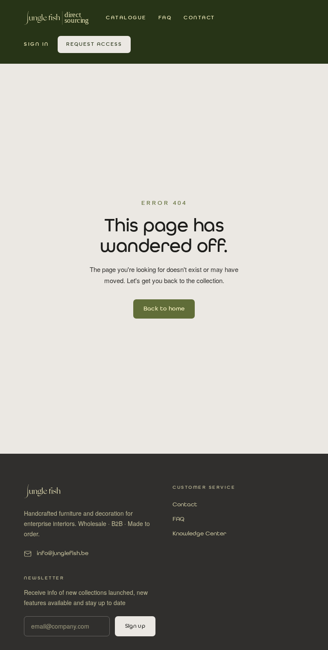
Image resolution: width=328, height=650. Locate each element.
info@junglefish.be (62, 553)
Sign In (36, 44)
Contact (199, 18)
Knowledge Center (199, 534)
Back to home (164, 309)
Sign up (135, 626)
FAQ (165, 18)
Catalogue (126, 18)
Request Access (94, 44)
